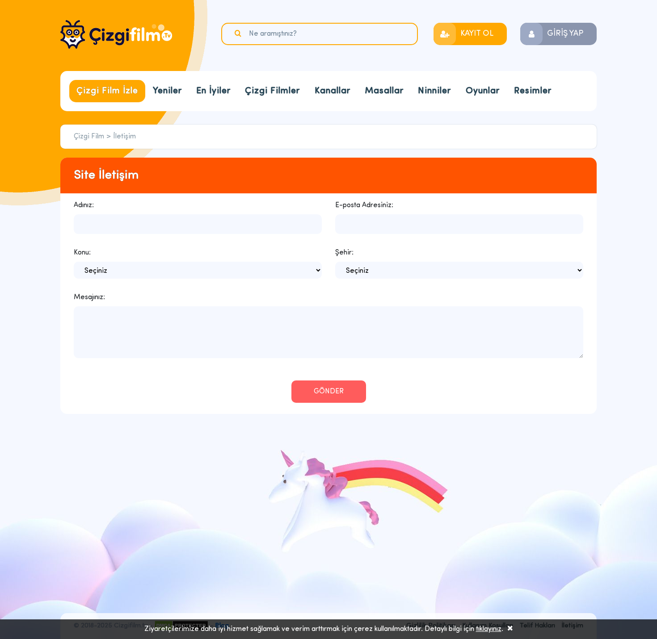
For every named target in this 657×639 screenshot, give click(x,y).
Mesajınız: (89, 297)
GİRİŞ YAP (565, 34)
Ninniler (434, 91)
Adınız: (84, 205)
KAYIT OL (476, 34)
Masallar (384, 91)
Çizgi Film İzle (107, 91)
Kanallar (332, 91)
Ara (239, 33)
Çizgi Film (116, 34)
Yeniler (167, 91)
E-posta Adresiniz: (364, 205)
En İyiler (213, 91)
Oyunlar (483, 91)
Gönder (329, 391)
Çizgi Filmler (272, 91)
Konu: (82, 252)
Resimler (533, 91)
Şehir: (344, 252)
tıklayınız (488, 629)
